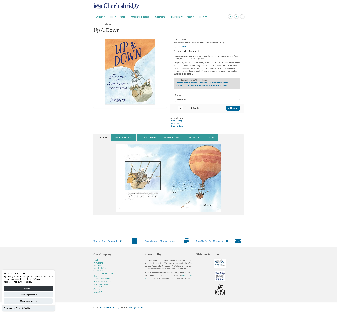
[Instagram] (201, 59)
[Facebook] (188, 59)
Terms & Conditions (24, 308)
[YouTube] (207, 59)
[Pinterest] (194, 59)
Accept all (28, 288)
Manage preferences (28, 301)
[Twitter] (181, 59)
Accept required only (28, 294)
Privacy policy (9, 308)
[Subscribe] (205, 51)
